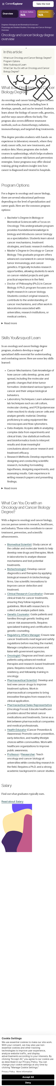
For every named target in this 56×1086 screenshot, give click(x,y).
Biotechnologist (16, 569)
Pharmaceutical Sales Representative (29, 705)
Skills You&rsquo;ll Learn (14, 65)
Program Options (11, 61)
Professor (13, 754)
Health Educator (17, 730)
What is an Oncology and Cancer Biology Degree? (27, 58)
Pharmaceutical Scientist (22, 680)
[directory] (28, 61)
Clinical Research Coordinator (25, 594)
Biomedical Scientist (19, 544)
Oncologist (13, 655)
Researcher (28, 754)
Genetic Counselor (18, 614)
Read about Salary (12, 801)
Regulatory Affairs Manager (23, 635)
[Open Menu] (17, 4)
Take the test (43, 4)
